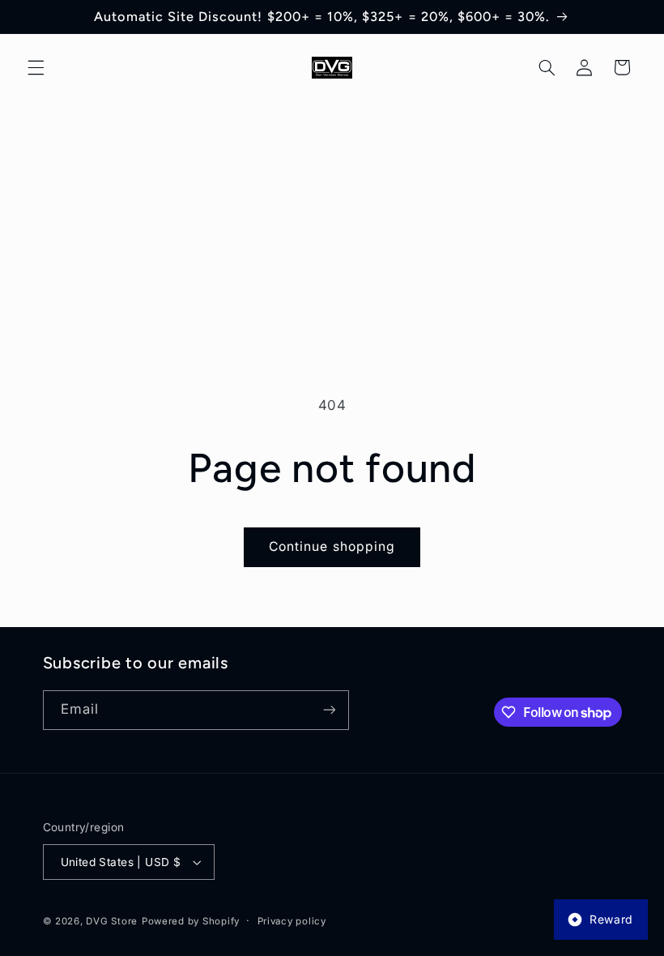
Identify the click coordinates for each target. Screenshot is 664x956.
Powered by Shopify (191, 921)
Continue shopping (332, 546)
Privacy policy (292, 921)
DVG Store (112, 921)
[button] (35, 67)
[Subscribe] (328, 710)
